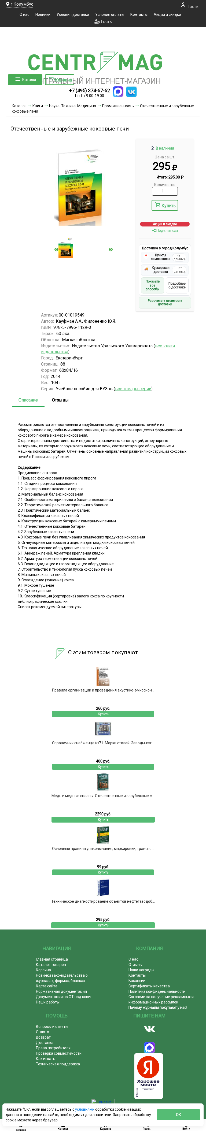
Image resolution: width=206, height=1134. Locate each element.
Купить (168, 205)
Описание (28, 400)
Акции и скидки (167, 14)
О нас (24, 14)
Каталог (29, 79)
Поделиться (167, 230)
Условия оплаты (109, 14)
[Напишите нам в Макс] (118, 91)
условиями (85, 1109)
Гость (192, 6)
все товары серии (133, 388)
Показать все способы (153, 285)
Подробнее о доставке (177, 285)
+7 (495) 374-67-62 (89, 90)
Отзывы (60, 400)
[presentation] (56, 250)
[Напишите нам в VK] (131, 91)
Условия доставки (73, 14)
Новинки (42, 14)
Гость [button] (106, 21)
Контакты (139, 14)
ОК (178, 1115)
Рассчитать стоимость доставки (165, 302)
